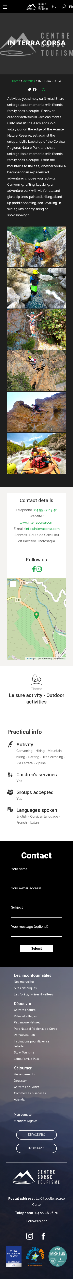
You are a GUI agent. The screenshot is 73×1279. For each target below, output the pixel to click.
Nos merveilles (24, 981)
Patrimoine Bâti (24, 1035)
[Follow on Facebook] (43, 1236)
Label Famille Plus (26, 1058)
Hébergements (24, 1074)
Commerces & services (30, 1093)
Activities (29, 81)
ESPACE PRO (36, 1134)
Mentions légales (26, 1121)
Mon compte (23, 1114)
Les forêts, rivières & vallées (33, 994)
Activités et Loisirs (26, 1087)
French (71, 6)
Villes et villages (25, 1016)
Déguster (20, 1080)
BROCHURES (36, 1148)
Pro (54, 6)
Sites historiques (25, 988)
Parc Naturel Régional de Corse (35, 1028)
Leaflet (29, 658)
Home (16, 81)
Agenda (19, 1099)
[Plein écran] (13, 584)
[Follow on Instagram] (29, 1236)
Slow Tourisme (24, 1052)
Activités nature (25, 1010)
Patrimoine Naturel (27, 1022)
